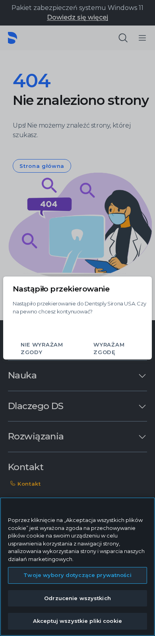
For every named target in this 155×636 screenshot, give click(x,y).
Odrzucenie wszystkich (77, 598)
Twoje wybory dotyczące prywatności (77, 575)
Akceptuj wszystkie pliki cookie (77, 621)
